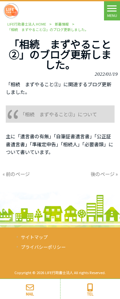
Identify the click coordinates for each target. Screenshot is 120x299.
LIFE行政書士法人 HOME (26, 24)
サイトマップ (34, 237)
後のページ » (104, 173)
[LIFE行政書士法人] (11, 9)
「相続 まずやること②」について (58, 114)
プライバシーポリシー (43, 247)
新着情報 (62, 24)
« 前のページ (16, 173)
